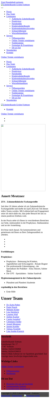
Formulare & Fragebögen (22, 45)
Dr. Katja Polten (13, 305)
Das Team (10, 14)
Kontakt (9, 52)
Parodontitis (17, 23)
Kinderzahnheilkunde (21, 26)
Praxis (9, 11)
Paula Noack (11, 307)
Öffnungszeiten (18, 38)
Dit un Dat (16, 48)
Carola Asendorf (13, 319)
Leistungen (11, 16)
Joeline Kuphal (12, 317)
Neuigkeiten (11, 50)
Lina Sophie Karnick (15, 331)
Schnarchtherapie (19, 31)
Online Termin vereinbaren (23, 40)
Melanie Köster (12, 309)
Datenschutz (17, 396)
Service (9, 36)
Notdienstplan (17, 43)
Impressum (5, 396)
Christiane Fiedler (13, 322)
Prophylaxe (16, 21)
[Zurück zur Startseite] (15, 4)
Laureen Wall (12, 314)
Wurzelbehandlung (20, 33)
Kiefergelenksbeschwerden (23, 28)
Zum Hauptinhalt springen (12, 2)
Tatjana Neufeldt (13, 329)
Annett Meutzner (13, 324)
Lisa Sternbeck (12, 312)
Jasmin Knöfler (12, 326)
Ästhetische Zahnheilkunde (23, 19)
